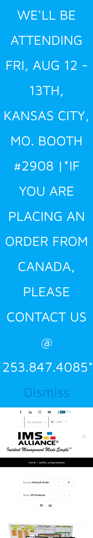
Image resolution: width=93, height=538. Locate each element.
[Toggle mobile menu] (84, 436)
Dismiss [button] (46, 392)
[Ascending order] (69, 482)
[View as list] (50, 505)
